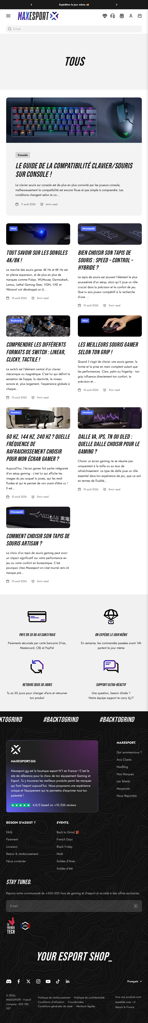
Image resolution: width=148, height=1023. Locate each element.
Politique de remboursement (54, 997)
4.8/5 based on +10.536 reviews (54, 805)
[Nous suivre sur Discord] (8, 981)
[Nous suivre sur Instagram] (38, 981)
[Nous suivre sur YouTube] (48, 981)
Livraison (11, 846)
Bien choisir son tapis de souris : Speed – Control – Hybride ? (105, 260)
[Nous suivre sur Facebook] (18, 981)
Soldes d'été (65, 868)
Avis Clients (124, 759)
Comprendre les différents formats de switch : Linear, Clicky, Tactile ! (36, 352)
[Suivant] (116, 5)
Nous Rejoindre (127, 796)
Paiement (12, 839)
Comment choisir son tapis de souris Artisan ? (37, 540)
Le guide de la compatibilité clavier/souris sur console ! (73, 170)
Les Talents (123, 781)
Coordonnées (76, 1002)
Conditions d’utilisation (51, 1002)
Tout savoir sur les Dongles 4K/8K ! (36, 256)
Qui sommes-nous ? (129, 752)
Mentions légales (85, 1006)
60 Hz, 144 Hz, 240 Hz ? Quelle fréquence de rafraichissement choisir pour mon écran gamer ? (38, 448)
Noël (60, 854)
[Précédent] (31, 5)
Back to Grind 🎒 (68, 832)
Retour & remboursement (22, 854)
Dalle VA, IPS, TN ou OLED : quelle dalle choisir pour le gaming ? (108, 444)
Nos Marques (125, 774)
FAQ (9, 832)
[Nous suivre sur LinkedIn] (67, 981)
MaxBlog (122, 767)
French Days (64, 839)
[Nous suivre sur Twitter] (28, 981)
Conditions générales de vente (55, 1006)
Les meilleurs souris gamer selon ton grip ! (108, 348)
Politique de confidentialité (89, 997)
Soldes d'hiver (66, 861)
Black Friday (64, 846)
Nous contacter (16, 861)
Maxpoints (123, 788)
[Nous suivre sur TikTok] (58, 981)
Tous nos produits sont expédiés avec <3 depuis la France (128, 1002)
